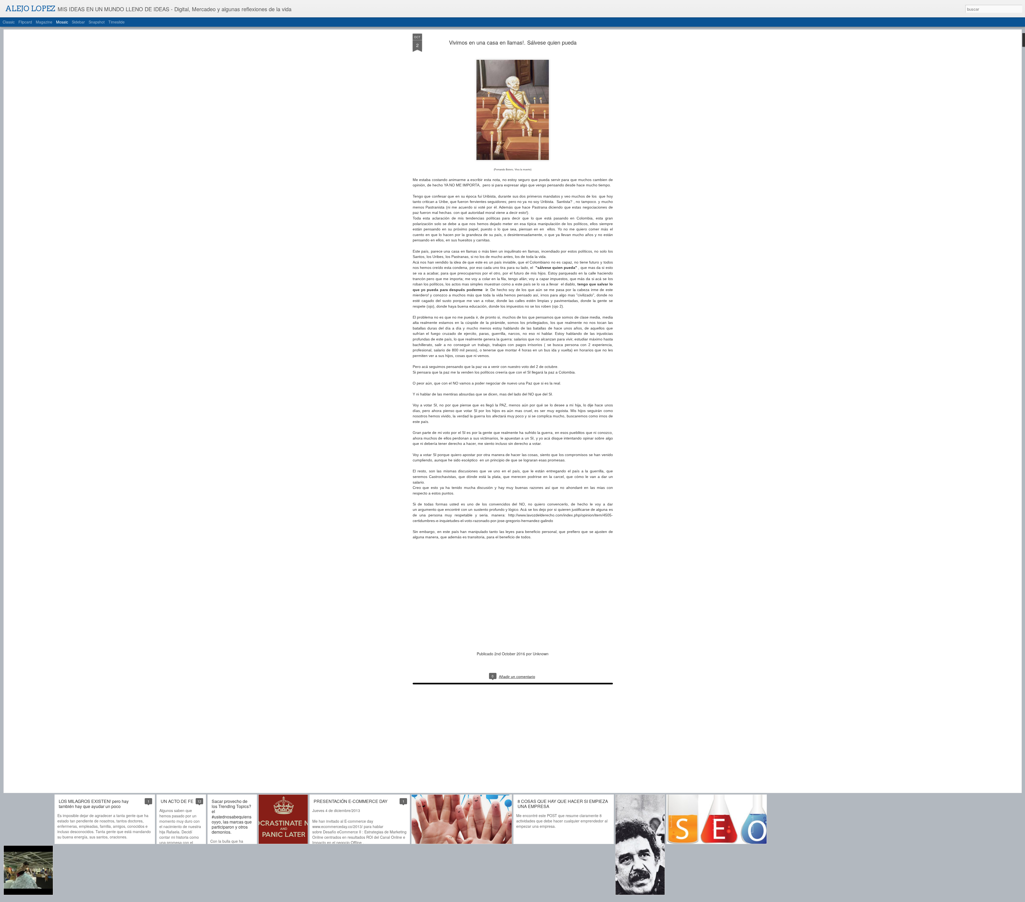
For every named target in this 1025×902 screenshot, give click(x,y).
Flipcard (25, 22)
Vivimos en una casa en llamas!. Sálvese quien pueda (512, 42)
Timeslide (116, 22)
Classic (9, 22)
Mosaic (62, 22)
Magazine (44, 22)
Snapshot (97, 22)
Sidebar (78, 22)
